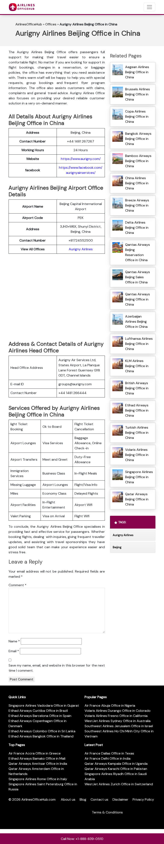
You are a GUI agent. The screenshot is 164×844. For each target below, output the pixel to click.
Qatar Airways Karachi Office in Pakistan (116, 768)
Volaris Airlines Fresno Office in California (116, 716)
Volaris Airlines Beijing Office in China (136, 454)
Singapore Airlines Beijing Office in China (139, 477)
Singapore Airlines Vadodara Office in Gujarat (44, 705)
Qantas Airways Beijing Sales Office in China (137, 277)
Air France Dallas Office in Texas (109, 753)
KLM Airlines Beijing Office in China (136, 366)
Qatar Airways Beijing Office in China (136, 499)
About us (68, 799)
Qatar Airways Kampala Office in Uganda (116, 763)
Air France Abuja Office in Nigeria (110, 705)
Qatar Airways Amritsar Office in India (38, 763)
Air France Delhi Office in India (107, 758)
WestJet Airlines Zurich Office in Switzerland (119, 784)
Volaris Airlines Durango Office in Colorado (118, 710)
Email (14, 651)
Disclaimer (120, 799)
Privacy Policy (143, 799)
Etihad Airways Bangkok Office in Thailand (41, 736)
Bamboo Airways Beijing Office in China (138, 161)
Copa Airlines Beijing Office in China (136, 116)
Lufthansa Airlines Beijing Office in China (139, 343)
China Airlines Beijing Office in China (136, 183)
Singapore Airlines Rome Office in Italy (38, 779)
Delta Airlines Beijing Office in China (136, 227)
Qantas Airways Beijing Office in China (137, 299)
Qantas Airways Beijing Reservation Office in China (137, 252)
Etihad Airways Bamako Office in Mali (37, 758)
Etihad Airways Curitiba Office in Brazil (38, 710)
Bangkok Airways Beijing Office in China (138, 138)
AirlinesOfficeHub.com (38, 799)
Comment (17, 585)
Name (14, 641)
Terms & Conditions (107, 812)
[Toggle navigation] (149, 7)
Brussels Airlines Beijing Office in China (137, 94)
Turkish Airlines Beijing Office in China (136, 432)
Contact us (99, 799)
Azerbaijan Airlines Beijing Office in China (136, 321)
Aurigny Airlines (81, 249)
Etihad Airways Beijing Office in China (136, 410)
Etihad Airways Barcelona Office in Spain (40, 716)
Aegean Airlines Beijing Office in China (137, 72)
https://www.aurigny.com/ (81, 159)
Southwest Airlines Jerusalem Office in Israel (119, 726)
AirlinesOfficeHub (28, 24)
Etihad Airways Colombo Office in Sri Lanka (42, 731)
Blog (83, 799)
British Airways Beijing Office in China (136, 388)
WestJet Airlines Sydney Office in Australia (118, 721)
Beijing (117, 547)
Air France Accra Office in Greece (35, 753)
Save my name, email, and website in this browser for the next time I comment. (57, 668)
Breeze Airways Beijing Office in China (137, 205)
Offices (50, 24)
